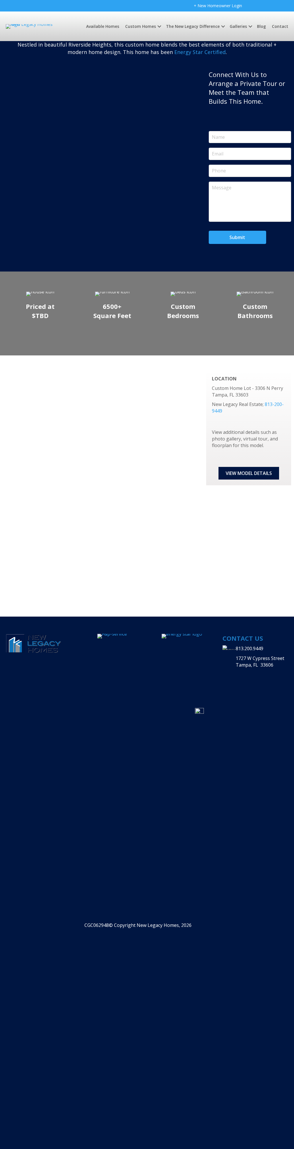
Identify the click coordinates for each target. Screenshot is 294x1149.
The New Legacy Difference (193, 26)
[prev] (23, 150)
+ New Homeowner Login (218, 5)
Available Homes (102, 26)
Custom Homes (140, 26)
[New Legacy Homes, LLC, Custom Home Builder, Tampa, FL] (258, 671)
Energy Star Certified (200, 52)
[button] (248, 473)
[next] (182, 150)
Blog (261, 26)
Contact (280, 26)
